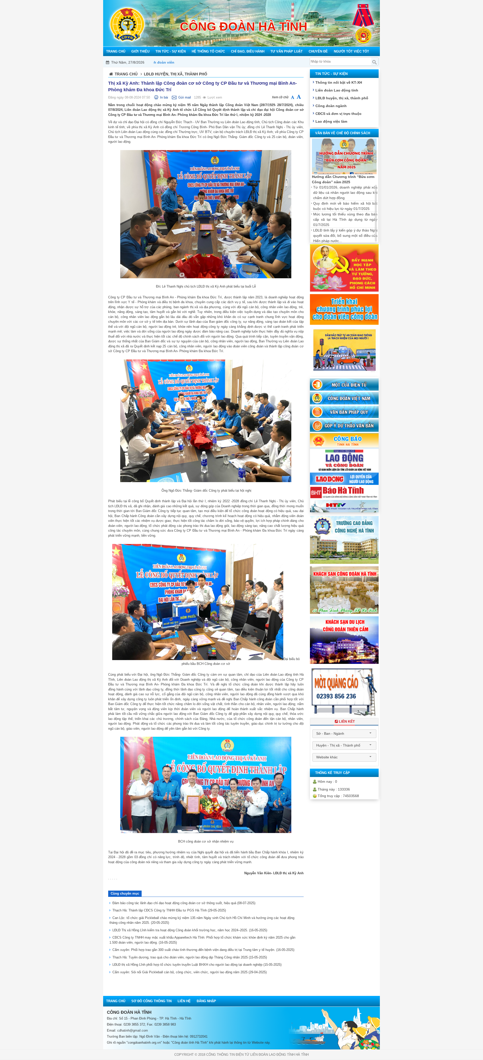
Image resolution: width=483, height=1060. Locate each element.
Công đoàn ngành (331, 106)
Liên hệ (184, 1001)
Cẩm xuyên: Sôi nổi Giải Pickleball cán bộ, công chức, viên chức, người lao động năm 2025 (189, 972)
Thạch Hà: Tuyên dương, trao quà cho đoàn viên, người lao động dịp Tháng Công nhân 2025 (189, 957)
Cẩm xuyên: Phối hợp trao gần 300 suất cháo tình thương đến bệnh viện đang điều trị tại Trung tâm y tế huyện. (203, 950)
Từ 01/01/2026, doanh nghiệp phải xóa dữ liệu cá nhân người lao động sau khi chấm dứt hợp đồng (345, 192)
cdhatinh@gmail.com (132, 1030)
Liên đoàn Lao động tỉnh (336, 90)
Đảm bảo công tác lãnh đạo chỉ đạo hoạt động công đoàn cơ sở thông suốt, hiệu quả (183, 903)
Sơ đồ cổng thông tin (151, 1001)
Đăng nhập (206, 1001)
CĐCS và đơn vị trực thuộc (338, 114)
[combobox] (344, 733)
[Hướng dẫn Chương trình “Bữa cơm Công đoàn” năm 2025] (344, 156)
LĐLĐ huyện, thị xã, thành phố (341, 98)
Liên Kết (347, 721)
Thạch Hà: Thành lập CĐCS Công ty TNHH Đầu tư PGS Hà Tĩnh (169, 910)
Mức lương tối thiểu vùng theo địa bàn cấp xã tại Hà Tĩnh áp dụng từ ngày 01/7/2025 (345, 219)
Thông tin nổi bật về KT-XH (338, 82)
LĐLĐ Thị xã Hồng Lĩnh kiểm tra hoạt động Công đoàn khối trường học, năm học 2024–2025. (189, 930)
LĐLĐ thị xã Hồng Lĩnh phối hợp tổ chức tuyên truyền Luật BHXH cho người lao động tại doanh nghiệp (196, 964)
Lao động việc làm (331, 121)
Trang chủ (126, 74)
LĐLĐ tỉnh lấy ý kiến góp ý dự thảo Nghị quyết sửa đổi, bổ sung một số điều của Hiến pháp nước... (345, 235)
